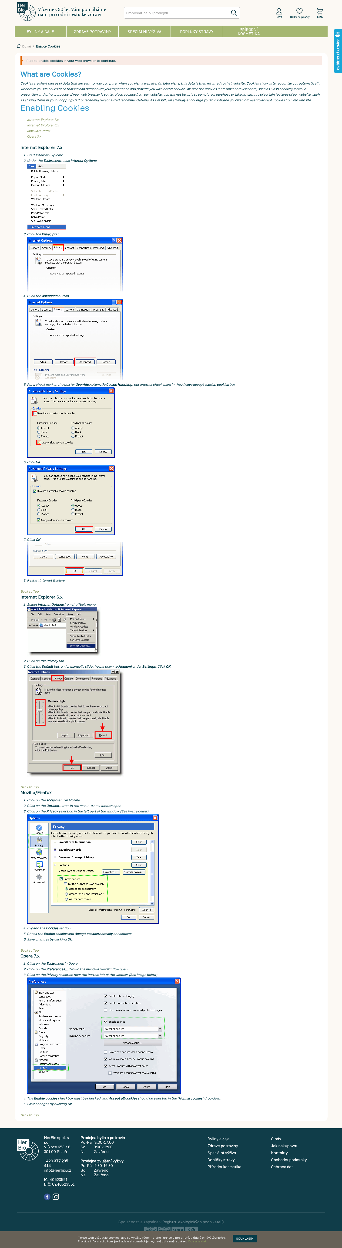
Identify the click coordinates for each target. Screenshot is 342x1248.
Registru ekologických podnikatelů (193, 1222)
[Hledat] (234, 13)
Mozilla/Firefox (38, 131)
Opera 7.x (34, 136)
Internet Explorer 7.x (43, 120)
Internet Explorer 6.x (43, 125)
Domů (26, 46)
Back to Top (29, 591)
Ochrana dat (197, 1241)
